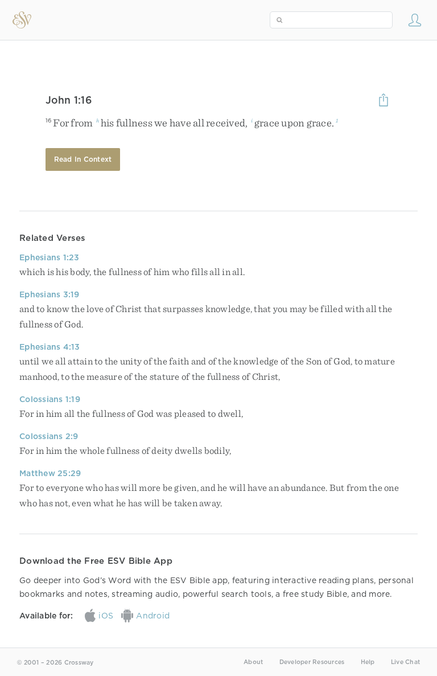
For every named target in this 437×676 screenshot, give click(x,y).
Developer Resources (312, 662)
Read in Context (83, 159)
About (253, 662)
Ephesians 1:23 (49, 257)
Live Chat (405, 662)
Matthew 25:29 (50, 473)
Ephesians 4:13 (49, 346)
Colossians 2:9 (49, 436)
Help (368, 662)
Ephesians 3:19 (49, 294)
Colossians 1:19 (49, 399)
